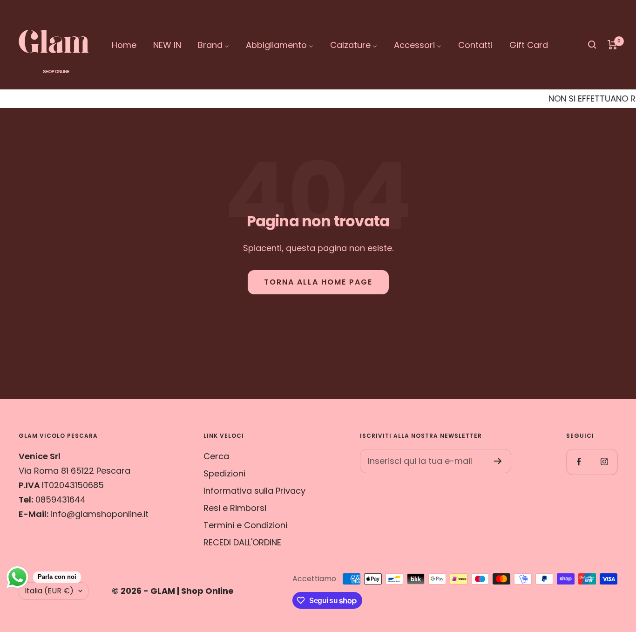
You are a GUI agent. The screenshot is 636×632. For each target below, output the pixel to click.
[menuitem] (124, 45)
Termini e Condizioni (245, 525)
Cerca (216, 456)
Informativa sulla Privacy (254, 490)
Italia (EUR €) (49, 590)
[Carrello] (612, 44)
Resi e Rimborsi (234, 508)
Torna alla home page (318, 282)
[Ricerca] (592, 45)
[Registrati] (498, 461)
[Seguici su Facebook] (579, 462)
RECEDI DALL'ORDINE (242, 542)
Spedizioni (224, 473)
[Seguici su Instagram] (604, 462)
